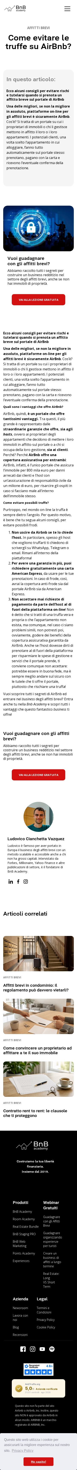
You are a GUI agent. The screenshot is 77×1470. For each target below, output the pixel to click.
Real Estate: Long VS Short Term (51, 1280)
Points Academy (24, 1253)
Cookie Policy (46, 1327)
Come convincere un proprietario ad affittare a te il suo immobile (37, 1050)
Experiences (21, 1261)
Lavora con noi (20, 1317)
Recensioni (20, 1335)
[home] (31, 8)
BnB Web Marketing (19, 1243)
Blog (16, 1327)
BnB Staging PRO (24, 1234)
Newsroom (20, 1308)
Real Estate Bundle (26, 1227)
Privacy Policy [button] (22, 1450)
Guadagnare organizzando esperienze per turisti (52, 1239)
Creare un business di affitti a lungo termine (52, 1259)
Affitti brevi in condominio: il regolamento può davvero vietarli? (36, 987)
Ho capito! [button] (38, 1461)
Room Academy (24, 1219)
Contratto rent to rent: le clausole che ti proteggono (35, 1113)
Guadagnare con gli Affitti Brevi (51, 1221)
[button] (67, 8)
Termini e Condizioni (44, 1310)
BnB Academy (22, 1212)
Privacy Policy (46, 1320)
